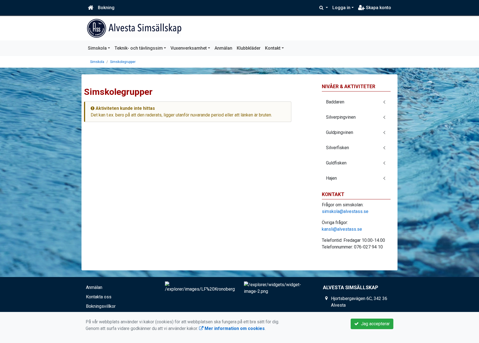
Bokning (106, 7)
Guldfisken (336, 163)
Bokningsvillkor (101, 306)
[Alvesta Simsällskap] (134, 28)
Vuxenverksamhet (188, 48)
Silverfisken (337, 147)
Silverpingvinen (341, 117)
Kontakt (273, 48)
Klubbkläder (249, 48)
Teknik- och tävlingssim (138, 48)
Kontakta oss (98, 296)
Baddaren (335, 102)
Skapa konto (378, 7)
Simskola (97, 48)
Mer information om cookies (234, 328)
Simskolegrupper (123, 62)
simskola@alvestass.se (345, 211)
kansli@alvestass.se (342, 229)
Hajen (331, 178)
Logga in (341, 7)
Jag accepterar (374, 323)
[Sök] (323, 7)
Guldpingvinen (339, 132)
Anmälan (223, 48)
